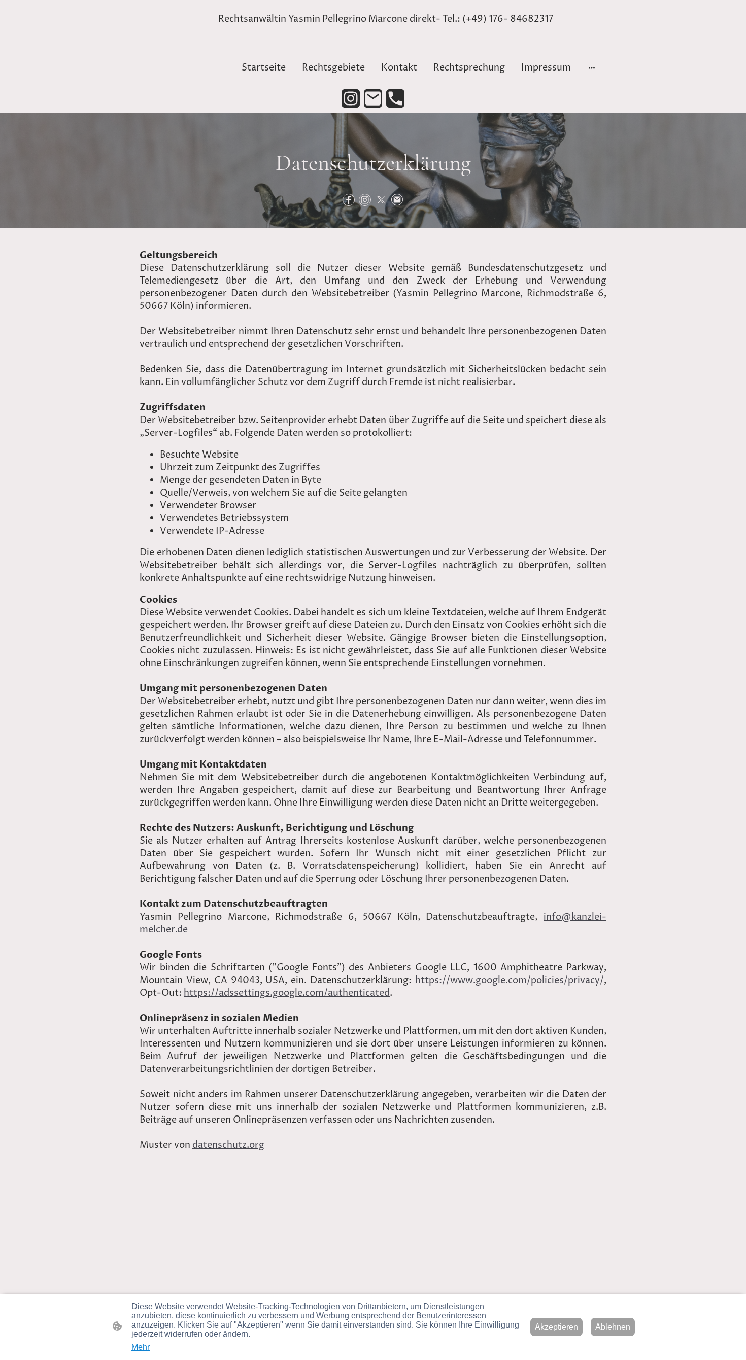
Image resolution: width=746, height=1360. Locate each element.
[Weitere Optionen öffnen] (591, 67)
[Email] (373, 98)
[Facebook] (349, 200)
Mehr (140, 1347)
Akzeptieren (556, 1326)
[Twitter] (381, 200)
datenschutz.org (228, 1145)
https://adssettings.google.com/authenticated (287, 993)
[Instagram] (351, 98)
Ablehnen (612, 1326)
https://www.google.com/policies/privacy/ (509, 980)
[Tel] (395, 98)
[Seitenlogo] (177, 57)
